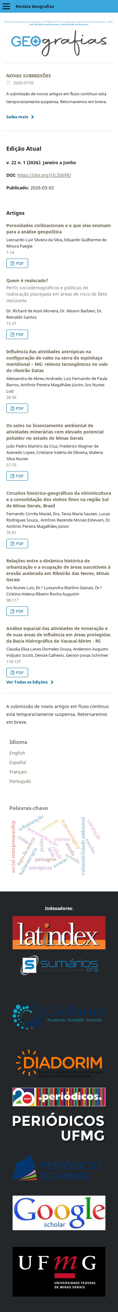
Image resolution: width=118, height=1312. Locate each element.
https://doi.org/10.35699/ (44, 175)
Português (20, 781)
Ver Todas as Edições (27, 682)
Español (17, 762)
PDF (19, 263)
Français (18, 772)
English (17, 753)
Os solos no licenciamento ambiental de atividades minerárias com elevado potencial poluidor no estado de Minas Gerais (55, 431)
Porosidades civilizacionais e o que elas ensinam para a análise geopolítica (58, 228)
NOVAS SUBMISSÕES (28, 76)
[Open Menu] (6, 6)
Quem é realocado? (56, 290)
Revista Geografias (35, 6)
